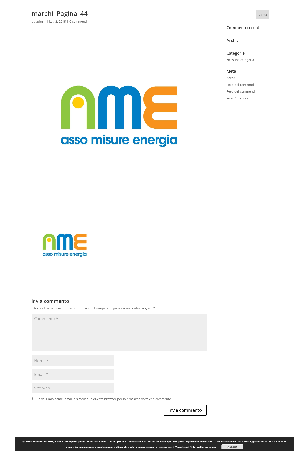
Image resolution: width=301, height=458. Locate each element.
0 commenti (78, 21)
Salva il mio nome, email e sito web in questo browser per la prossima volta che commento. (104, 399)
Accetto (232, 447)
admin (41, 21)
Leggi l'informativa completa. (199, 447)
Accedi (231, 78)
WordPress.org (237, 98)
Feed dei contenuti (240, 85)
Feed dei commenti (241, 91)
